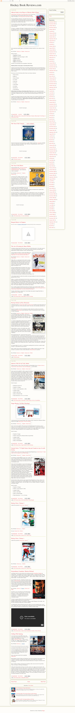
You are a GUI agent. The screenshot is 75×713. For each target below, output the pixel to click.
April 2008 (51, 208)
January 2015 (51, 63)
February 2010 (52, 167)
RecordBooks (38, 400)
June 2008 (51, 205)
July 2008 (51, 203)
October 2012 (51, 107)
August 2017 (51, 57)
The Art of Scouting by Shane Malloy (21, 246)
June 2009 (51, 182)
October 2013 (51, 85)
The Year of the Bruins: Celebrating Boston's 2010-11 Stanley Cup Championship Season (19, 168)
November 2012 (52, 106)
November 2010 (52, 150)
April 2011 (51, 141)
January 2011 (51, 147)
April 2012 (51, 119)
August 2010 (51, 156)
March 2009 (51, 188)
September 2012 (52, 109)
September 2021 (52, 38)
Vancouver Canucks (17, 159)
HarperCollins (13, 656)
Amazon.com (27, 51)
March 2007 (51, 227)
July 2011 (51, 135)
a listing (38, 142)
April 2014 (51, 74)
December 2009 (52, 171)
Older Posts (43, 681)
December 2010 (52, 149)
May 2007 (51, 225)
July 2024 (51, 31)
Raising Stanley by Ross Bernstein (20, 303)
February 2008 (52, 212)
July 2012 (51, 113)
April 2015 (51, 61)
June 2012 (51, 115)
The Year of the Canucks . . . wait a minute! (22, 123)
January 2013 (51, 102)
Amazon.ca (19, 51)
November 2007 (52, 218)
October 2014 (51, 68)
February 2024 (52, 33)
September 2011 (52, 132)
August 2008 (51, 201)
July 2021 (51, 42)
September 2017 (52, 55)
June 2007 (51, 223)
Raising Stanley (19, 310)
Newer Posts (14, 681)
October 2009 (51, 175)
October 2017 (51, 53)
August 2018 (51, 48)
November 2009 (52, 173)
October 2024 (51, 29)
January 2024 (51, 35)
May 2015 (51, 59)
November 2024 (52, 27)
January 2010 (51, 169)
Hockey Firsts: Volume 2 (17, 503)
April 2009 (51, 186)
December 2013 (52, 81)
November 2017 (52, 51)
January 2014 (51, 79)
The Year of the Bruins (17, 165)
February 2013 (52, 100)
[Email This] (24, 114)
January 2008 (51, 214)
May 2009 (51, 184)
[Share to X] (26, 114)
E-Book (31, 313)
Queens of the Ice (32, 400)
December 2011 (52, 126)
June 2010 (51, 160)
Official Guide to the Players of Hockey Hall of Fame (25, 12)
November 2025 (52, 23)
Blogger (43, 710)
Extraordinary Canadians (37, 573)
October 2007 (51, 220)
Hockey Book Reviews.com (25, 5)
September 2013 (52, 87)
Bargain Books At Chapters (18, 222)
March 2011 (51, 143)
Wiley (17, 292)
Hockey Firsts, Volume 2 (23, 505)
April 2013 (51, 96)
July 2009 (51, 180)
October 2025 (51, 25)
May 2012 (51, 117)
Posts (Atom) (31, 685)
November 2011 (52, 128)
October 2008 (51, 197)
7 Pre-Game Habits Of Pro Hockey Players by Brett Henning (26, 693)
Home (28, 681)
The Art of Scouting (29, 296)
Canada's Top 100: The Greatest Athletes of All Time (25, 699)
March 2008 (51, 210)
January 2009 (51, 192)
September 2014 (52, 70)
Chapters (22, 51)
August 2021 (51, 40)
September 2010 (52, 154)
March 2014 (51, 76)
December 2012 (52, 104)
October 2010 (51, 152)
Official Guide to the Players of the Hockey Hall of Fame (20, 14)
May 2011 (51, 139)
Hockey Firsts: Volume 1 (17, 538)
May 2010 (51, 162)
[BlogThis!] (25, 114)
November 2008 (52, 195)
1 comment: (20, 114)
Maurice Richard (38, 630)
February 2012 (52, 122)
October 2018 (51, 46)
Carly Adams (23, 400)
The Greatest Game (29, 304)
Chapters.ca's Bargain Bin (22, 224)
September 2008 (52, 199)
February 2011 (52, 145)
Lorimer (27, 400)
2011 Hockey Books (17, 215)
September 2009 (52, 177)
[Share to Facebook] (27, 114)
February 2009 (52, 190)
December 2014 (52, 64)
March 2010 (51, 165)
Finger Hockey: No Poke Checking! (20, 403)
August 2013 (51, 89)
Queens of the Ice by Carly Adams (20, 363)
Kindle (12, 589)
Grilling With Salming (17, 634)
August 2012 (51, 111)
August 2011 (51, 134)
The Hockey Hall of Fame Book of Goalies (26, 16)
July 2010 (51, 158)
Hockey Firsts (23, 535)
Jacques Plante (22, 304)
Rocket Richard (17, 580)
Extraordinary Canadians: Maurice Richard (22, 571)
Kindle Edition (13, 257)
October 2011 (51, 130)
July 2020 (51, 44)
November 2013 (52, 83)
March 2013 (51, 98)
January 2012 (51, 124)
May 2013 (51, 94)
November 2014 (52, 66)
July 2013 (51, 91)
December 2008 (52, 193)
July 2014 (51, 72)
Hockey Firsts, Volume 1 (23, 540)
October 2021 (51, 36)
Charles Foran (23, 630)
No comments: (20, 157)
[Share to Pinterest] (28, 114)
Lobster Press (28, 535)
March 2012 (51, 121)
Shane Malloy (23, 296)
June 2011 (51, 137)
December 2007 (52, 216)
